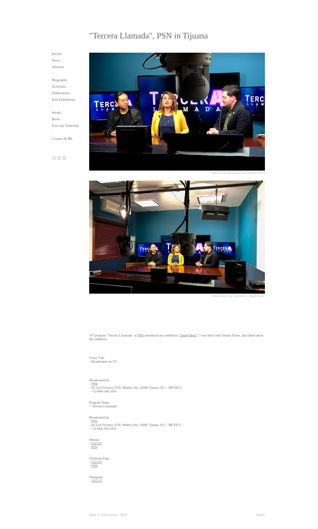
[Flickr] (64, 158)
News (56, 60)
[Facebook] (54, 158)
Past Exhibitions (63, 99)
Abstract (58, 67)
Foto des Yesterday (65, 125)
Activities (59, 86)
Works (56, 112)
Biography (59, 80)
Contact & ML (62, 139)
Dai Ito (57, 54)
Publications (61, 93)
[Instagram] (59, 158)
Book (56, 119)
